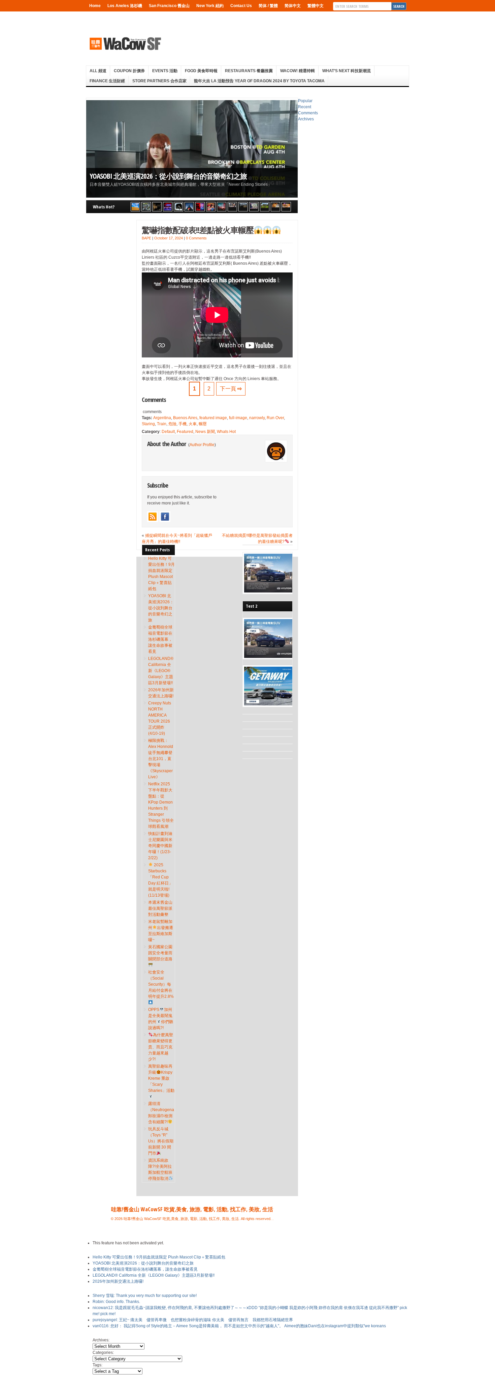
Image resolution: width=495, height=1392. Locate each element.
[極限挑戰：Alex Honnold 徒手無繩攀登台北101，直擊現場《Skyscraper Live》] (189, 206)
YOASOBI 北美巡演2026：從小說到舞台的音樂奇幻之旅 (168, 176)
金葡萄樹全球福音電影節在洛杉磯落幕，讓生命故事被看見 (160, 639)
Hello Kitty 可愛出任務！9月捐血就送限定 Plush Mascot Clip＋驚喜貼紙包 (159, 1257)
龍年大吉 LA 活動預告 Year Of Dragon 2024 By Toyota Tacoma (259, 81)
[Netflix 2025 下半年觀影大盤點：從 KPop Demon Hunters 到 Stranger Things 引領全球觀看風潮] (200, 206)
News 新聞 (205, 431)
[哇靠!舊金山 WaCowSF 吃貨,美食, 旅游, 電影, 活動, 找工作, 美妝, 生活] (125, 43)
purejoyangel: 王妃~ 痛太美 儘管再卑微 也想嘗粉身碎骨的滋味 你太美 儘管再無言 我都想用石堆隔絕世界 (193, 1319)
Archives (306, 119)
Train (161, 424)
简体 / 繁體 (268, 5)
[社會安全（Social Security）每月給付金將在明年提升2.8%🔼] (254, 206)
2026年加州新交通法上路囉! (118, 1281)
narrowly (257, 417)
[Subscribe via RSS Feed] (152, 516)
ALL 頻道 (98, 70)
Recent (304, 107)
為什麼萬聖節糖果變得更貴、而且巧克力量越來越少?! (160, 1047)
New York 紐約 (210, 5)
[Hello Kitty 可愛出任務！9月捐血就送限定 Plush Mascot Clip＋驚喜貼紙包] (135, 206)
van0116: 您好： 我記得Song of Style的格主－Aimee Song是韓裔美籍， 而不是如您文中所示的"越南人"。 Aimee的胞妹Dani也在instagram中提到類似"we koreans (239, 1326)
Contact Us (241, 5)
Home (95, 5)
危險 (172, 424)
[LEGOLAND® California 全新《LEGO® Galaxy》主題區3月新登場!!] (167, 206)
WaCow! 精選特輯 (297, 70)
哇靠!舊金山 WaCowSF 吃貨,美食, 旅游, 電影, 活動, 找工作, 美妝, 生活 (192, 1209)
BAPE (146, 238)
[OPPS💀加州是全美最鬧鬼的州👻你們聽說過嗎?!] (264, 206)
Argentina (162, 417)
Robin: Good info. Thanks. (116, 1301)
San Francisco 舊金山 (169, 5)
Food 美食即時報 (201, 70)
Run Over (275, 417)
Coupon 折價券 (129, 70)
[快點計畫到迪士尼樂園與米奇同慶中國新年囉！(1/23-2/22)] (211, 206)
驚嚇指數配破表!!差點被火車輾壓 (198, 229)
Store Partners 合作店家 (159, 81)
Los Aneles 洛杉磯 (124, 5)
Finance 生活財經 (107, 81)
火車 (193, 424)
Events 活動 (164, 70)
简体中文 (293, 5)
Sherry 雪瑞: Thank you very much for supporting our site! (145, 1295)
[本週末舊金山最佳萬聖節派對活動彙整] (221, 206)
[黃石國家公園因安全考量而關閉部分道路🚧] (243, 206)
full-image (238, 417)
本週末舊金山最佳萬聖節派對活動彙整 (160, 908)
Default (168, 431)
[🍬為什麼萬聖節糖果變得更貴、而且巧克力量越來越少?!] (275, 206)
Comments (308, 113)
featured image (213, 417)
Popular (305, 100)
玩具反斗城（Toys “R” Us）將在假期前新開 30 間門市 (160, 1141)
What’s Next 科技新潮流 (346, 70)
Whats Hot (226, 431)
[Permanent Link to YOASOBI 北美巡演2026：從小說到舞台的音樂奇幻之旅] (192, 149)
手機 (182, 424)
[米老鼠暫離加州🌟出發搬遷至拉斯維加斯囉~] (232, 206)
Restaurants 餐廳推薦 (249, 70)
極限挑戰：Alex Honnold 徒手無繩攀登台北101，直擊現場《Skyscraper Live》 (160, 758)
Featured (185, 431)
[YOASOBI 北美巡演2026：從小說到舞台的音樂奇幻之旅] (146, 206)
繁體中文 (315, 5)
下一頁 (231, 389)
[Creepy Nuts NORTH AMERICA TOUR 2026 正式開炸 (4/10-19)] (178, 206)
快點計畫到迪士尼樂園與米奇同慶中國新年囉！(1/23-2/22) (160, 845)
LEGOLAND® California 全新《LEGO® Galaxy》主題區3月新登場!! (160, 670)
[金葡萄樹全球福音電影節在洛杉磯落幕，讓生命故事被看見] (157, 206)
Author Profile (202, 444)
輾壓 (203, 424)
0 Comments (196, 238)
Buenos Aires (185, 417)
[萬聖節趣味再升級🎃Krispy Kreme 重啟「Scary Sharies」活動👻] (286, 206)
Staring (148, 424)
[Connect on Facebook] (165, 516)
